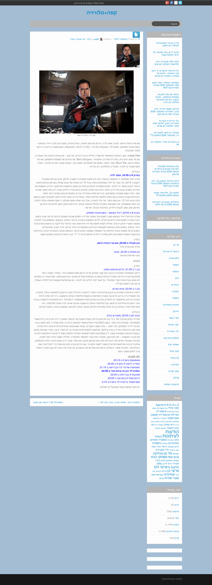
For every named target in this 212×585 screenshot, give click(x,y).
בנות (153, 421)
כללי (89, 39)
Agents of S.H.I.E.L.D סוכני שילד (167, 406)
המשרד (175, 297)
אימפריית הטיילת (171, 251)
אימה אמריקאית (173, 411)
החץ (177, 277)
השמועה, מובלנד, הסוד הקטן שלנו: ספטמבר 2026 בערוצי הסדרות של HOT (165, 85)
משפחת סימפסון (172, 460)
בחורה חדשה (160, 421)
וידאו (176, 497)
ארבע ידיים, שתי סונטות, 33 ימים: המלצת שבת (166, 53)
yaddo (96, 39)
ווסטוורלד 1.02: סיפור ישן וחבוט (48, 402)
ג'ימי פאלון (169, 424)
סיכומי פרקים (173, 531)
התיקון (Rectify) (173, 446)
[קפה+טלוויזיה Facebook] (171, 3)
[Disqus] (86, 450)
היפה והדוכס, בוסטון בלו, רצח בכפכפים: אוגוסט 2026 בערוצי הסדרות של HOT (165, 183)
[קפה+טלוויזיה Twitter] (180, 3)
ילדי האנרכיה (173, 331)
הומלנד (175, 271)
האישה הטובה (160, 428)
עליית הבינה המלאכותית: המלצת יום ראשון (167, 44)
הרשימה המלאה (171, 384)
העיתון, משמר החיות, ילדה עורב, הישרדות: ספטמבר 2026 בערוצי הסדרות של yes (165, 111)
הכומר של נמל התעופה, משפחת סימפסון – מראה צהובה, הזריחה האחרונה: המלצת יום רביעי (167, 98)
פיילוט (164, 471)
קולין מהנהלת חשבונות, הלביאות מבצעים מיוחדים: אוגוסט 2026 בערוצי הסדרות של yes (165, 170)
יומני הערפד (173, 324)
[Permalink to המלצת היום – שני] (128, 55)
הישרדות (171, 440)
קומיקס (159, 474)
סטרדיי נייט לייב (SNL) (168, 463)
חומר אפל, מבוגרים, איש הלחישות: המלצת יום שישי (166, 63)
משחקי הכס (173, 344)
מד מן (176, 244)
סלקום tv (173, 467)
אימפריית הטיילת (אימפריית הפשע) (165, 412)
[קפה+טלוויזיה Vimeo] (176, 3)
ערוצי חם (161, 466)
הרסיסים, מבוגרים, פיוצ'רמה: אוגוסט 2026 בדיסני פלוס (165, 203)
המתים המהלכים (171, 304)
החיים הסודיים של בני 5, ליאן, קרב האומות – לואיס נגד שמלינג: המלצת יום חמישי (165, 73)
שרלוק (176, 377)
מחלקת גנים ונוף (171, 337)
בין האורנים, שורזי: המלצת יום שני (165, 143)
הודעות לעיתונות (170, 433)
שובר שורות (173, 371)
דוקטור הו (160, 424)
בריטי (177, 425)
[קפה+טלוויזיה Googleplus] (167, 3)
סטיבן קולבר (160, 460)
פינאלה (158, 471)
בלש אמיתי (174, 258)
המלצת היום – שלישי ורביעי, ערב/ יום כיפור (120, 402)
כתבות (176, 524)
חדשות (176, 511)
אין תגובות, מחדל (77, 39)
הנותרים (175, 284)
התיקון (176, 311)
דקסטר (176, 264)
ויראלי (164, 446)
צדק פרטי (174, 357)
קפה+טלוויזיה (102, 12)
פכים (176, 537)
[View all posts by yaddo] (101, 39)
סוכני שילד (174, 350)
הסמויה (175, 291)
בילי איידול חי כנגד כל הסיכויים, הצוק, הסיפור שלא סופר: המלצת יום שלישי (166, 123)
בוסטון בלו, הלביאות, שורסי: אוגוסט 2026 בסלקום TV (166, 194)
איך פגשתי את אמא (159, 408)
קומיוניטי (175, 364)
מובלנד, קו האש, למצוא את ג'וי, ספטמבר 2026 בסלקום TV (164, 134)
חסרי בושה (174, 317)
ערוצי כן (173, 470)
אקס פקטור (173, 418)
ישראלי (176, 453)
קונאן (153, 474)
